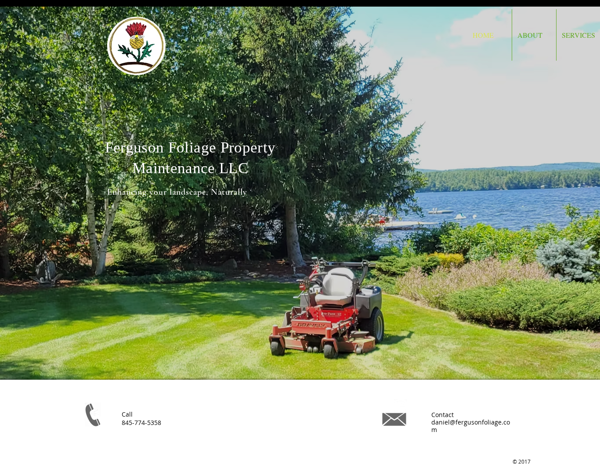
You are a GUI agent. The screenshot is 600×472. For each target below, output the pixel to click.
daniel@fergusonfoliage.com (470, 426)
